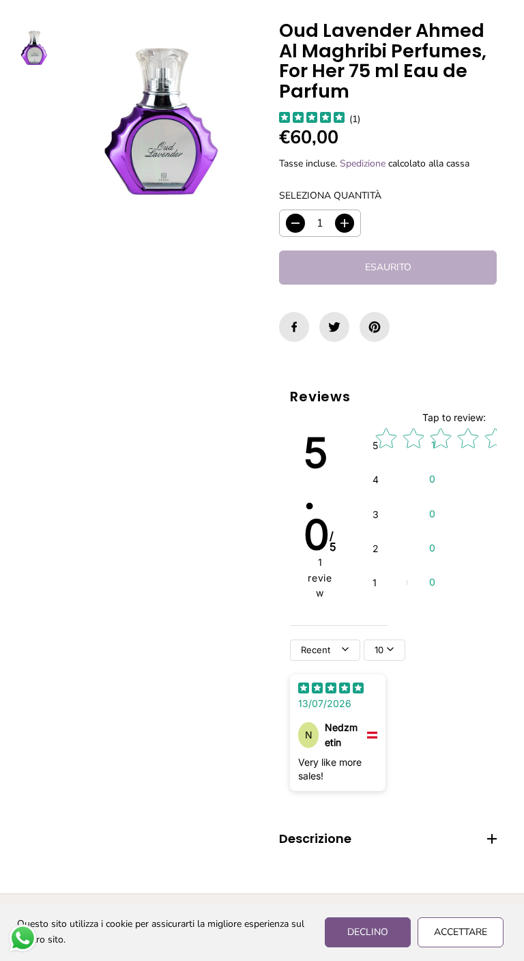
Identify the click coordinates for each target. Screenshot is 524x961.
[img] (312, 119)
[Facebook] (294, 327)
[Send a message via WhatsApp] (23, 938)
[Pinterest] (375, 327)
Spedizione (362, 163)
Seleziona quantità (330, 195)
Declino (367, 932)
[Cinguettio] (334, 327)
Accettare (460, 932)
